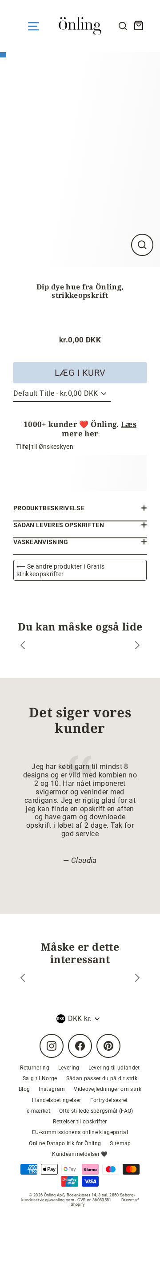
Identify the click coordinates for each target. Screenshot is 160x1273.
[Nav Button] (33, 26)
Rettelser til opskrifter (80, 1121)
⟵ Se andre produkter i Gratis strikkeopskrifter (60, 570)
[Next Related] (137, 979)
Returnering (34, 1068)
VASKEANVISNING (40, 541)
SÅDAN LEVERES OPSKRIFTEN (58, 525)
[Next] (137, 646)
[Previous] (22, 646)
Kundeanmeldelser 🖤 (80, 1154)
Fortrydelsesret (109, 1100)
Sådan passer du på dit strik (102, 1078)
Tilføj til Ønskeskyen (44, 446)
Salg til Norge (40, 1078)
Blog (24, 1089)
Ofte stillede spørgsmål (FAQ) (96, 1111)
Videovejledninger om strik (107, 1089)
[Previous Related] (22, 979)
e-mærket (38, 1111)
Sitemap (120, 1143)
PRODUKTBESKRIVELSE (48, 508)
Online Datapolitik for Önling (65, 1143)
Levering (69, 1068)
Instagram (52, 1089)
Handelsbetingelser (56, 1100)
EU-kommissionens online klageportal (80, 1132)
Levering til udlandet (114, 1068)
